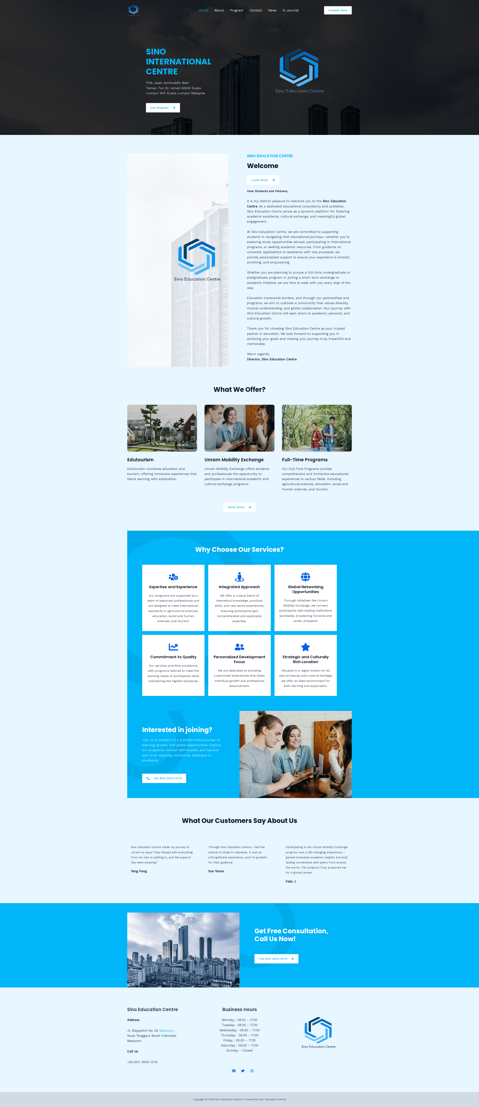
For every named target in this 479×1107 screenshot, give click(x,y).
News (272, 10)
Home (203, 10)
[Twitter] (243, 1071)
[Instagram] (252, 1071)
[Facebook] (234, 1071)
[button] (338, 10)
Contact (256, 10)
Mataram (166, 1030)
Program (236, 10)
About (219, 10)
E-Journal (291, 10)
